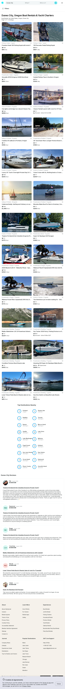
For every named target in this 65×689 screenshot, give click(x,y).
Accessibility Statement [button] (8, 625)
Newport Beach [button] (27, 656)
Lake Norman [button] (26, 662)
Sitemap (4, 631)
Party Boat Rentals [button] (48, 631)
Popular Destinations (29, 638)
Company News (6, 642)
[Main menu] (62, 3)
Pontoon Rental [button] (47, 620)
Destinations (5, 651)
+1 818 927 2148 (47, 645)
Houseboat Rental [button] (47, 617)
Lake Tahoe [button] (26, 648)
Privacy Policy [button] (26, 686)
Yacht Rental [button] (46, 623)
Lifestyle (4, 645)
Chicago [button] (25, 659)
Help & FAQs (46, 642)
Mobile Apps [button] (26, 614)
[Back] (4, 32)
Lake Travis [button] (26, 653)
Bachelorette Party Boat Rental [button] (51, 628)
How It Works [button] (26, 609)
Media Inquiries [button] (6, 614)
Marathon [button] (25, 670)
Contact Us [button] (5, 634)
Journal (4, 638)
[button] (5, 18)
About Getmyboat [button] (6, 609)
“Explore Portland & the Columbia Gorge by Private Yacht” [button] (21, 488)
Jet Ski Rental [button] (46, 612)
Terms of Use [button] (46, 683)
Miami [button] (24, 642)
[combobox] (15, 2)
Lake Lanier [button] (26, 645)
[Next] (30, 32)
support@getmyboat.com (49, 648)
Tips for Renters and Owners (9, 653)
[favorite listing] (31, 43)
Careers (4, 612)
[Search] (55, 2)
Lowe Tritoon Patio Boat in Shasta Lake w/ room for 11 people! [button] (22, 570)
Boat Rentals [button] (46, 609)
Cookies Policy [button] (6, 623)
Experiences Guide (7, 648)
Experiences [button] (47, 605)
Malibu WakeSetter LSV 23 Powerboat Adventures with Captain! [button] (23, 553)
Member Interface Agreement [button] (9, 628)
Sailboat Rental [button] (47, 625)
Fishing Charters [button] (47, 614)
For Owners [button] (26, 612)
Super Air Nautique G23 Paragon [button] (13, 589)
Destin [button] (24, 667)
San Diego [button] (25, 651)
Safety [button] (24, 617)
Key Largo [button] (25, 664)
